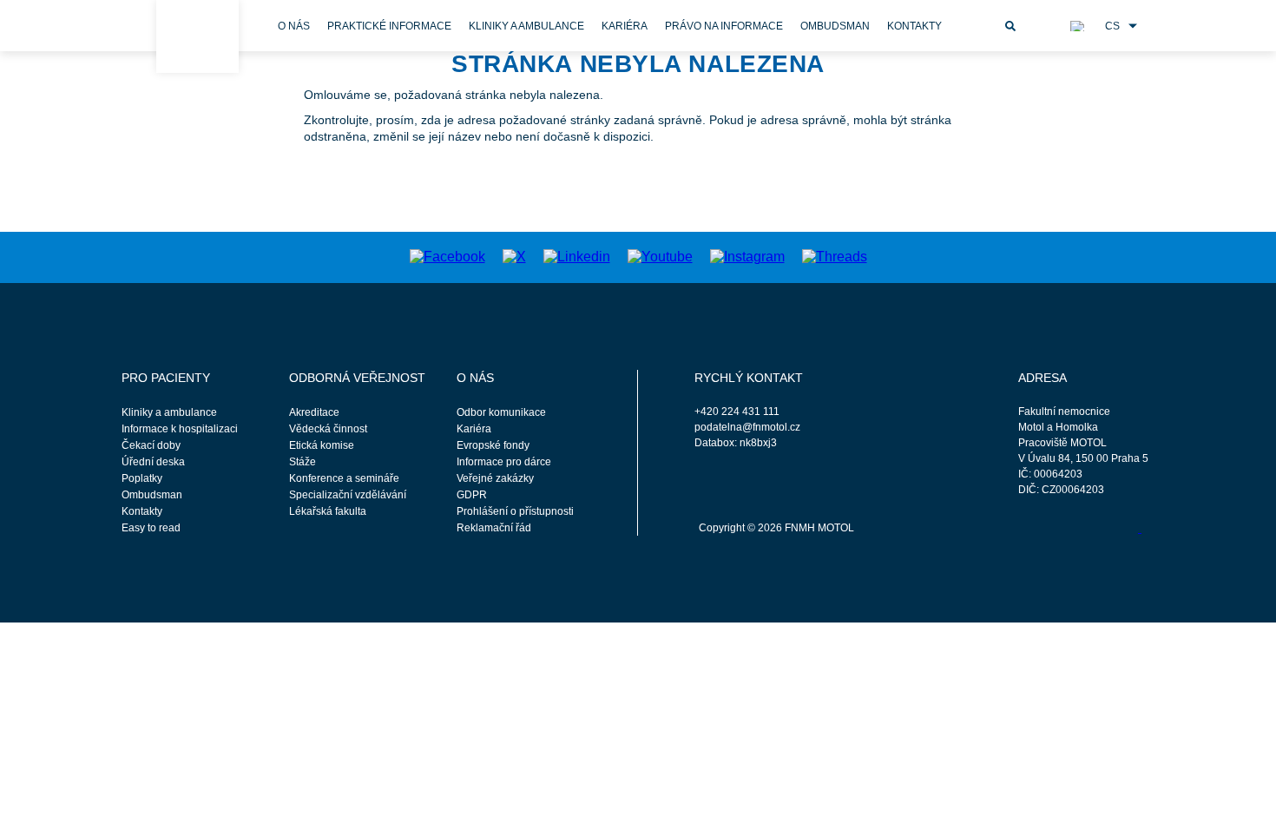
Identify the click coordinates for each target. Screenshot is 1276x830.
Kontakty (914, 26)
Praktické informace (389, 26)
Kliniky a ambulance (526, 26)
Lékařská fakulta (327, 511)
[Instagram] (747, 256)
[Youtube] (660, 256)
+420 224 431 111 (736, 411)
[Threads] (834, 256)
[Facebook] (447, 256)
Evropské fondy (493, 445)
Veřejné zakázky (495, 478)
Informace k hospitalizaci (180, 429)
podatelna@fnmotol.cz (747, 427)
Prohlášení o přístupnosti (515, 511)
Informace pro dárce (504, 462)
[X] (514, 256)
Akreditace (314, 412)
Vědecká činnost (328, 429)
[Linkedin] (576, 256)
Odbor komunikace (501, 412)
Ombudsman (835, 26)
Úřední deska (153, 462)
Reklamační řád (494, 528)
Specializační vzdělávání (347, 495)
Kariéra (625, 26)
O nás (294, 26)
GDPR (472, 495)
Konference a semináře (344, 478)
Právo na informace (724, 26)
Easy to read (151, 528)
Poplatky (142, 478)
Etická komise (321, 445)
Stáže (302, 462)
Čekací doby (151, 445)
